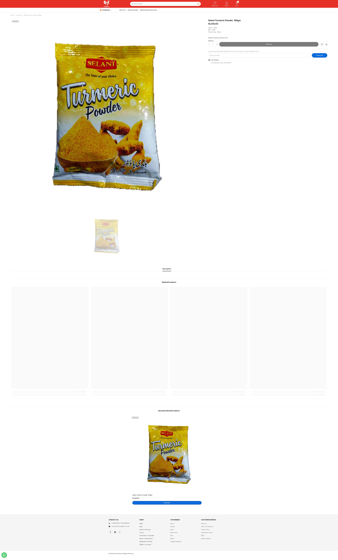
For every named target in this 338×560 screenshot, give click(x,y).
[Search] (165, 4)
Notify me (167, 503)
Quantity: (211, 41)
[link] (49, 392)
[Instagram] (115, 532)
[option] (107, 115)
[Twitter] (119, 532)
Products (18, 15)
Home (12, 15)
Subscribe (319, 55)
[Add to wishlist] (322, 44)
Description (166, 269)
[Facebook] (110, 532)
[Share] (325, 44)
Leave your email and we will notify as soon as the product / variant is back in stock (233, 51)
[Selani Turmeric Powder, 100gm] (169, 453)
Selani (215, 28)
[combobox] (163, 4)
